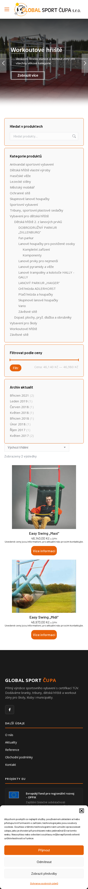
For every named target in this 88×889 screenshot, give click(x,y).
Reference (12, 750)
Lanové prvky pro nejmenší (38, 261)
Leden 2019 (19, 401)
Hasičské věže (20, 176)
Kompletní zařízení (36, 249)
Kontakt (10, 765)
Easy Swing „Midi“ (44, 617)
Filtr (15, 368)
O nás (9, 735)
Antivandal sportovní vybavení (32, 164)
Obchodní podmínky (19, 757)
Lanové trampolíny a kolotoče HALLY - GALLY (46, 274)
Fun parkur (26, 238)
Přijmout (44, 850)
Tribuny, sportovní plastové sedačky (36, 210)
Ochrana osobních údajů (44, 883)
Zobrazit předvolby (44, 873)
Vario (22, 306)
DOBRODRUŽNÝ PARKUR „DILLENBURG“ (37, 229)
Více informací (44, 551)
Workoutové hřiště (23, 329)
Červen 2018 (19, 407)
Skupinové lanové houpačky (30, 199)
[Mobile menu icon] (6, 9)
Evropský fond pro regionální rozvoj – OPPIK (50, 795)
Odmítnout (44, 862)
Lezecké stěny (20, 181)
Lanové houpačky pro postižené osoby (46, 244)
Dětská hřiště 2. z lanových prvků (38, 222)
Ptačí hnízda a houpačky (35, 294)
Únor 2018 (18, 424)
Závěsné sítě (27, 311)
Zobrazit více (28, 75)
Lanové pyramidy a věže (36, 266)
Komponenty (32, 255)
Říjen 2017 (17, 430)
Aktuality (11, 742)
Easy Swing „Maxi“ (44, 533)
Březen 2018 (19, 418)
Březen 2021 (19, 395)
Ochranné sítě (20, 193)
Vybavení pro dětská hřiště (29, 216)
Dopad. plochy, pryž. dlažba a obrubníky (43, 317)
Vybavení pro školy (23, 323)
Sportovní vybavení (24, 204)
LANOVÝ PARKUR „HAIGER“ (39, 283)
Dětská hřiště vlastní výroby (30, 170)
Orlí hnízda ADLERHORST (37, 288)
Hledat (74, 136)
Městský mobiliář (22, 187)
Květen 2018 (19, 412)
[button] (81, 811)
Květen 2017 (19, 435)
